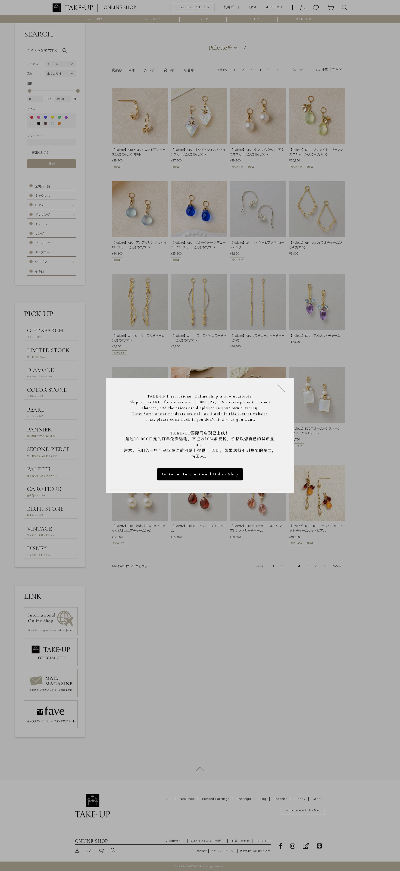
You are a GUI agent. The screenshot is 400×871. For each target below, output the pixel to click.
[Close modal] (281, 388)
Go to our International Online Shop (200, 474)
